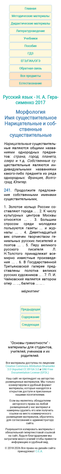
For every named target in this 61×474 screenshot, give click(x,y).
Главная (30, 8)
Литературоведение (30, 31)
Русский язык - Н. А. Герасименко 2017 (30, 99)
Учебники (30, 38)
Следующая (30, 324)
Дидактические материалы (30, 23)
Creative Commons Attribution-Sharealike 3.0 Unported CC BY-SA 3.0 (30, 367)
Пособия (30, 46)
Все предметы (30, 76)
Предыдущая (30, 309)
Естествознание (30, 83)
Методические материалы (30, 16)
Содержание (30, 317)
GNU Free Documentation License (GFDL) (32, 371)
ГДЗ (30, 53)
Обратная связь (30, 68)
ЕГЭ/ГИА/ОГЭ (30, 61)
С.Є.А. (39, 451)
